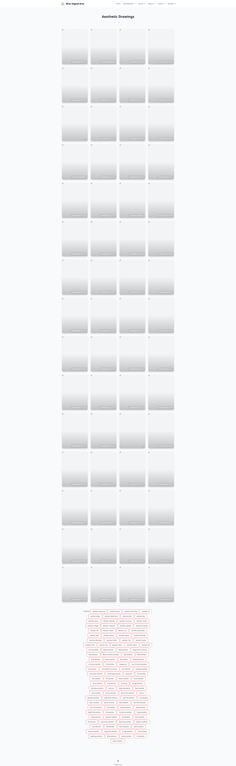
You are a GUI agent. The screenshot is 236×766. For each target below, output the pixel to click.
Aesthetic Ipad (94, 635)
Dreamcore (128, 674)
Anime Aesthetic (93, 650)
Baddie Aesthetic (108, 650)
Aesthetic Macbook (140, 635)
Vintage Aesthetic (127, 731)
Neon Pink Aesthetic (96, 707)
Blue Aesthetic (128, 654)
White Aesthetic (112, 736)
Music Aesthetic (94, 702)
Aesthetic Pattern (112, 640)
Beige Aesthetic (123, 650)
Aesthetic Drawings (142, 626)
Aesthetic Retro (90, 645)
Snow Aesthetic (96, 726)
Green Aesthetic (97, 683)
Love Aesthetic (143, 698)
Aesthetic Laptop (124, 635)
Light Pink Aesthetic (129, 698)
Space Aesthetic (139, 726)
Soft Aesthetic (110, 726)
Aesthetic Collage (92, 626)
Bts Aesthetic (124, 659)
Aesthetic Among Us (98, 611)
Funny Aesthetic (138, 678)
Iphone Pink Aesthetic (127, 693)
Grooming (124, 683)
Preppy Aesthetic (142, 712)
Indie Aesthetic (96, 693)
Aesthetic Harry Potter (138, 630)
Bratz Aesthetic (95, 659)
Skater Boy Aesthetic (125, 722)
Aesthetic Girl (122, 630)
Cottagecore (123, 664)
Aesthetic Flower (108, 630)
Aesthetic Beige (95, 616)
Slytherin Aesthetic (142, 722)
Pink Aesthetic (110, 712)
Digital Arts (118, 765)
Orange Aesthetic (125, 707)
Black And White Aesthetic (111, 654)
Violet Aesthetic (142, 731)
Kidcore (141, 693)
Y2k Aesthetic (141, 736)
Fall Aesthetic (110, 678)
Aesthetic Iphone (109, 635)
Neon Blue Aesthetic (139, 702)
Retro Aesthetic (140, 717)
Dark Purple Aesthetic (114, 674)
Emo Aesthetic (141, 674)
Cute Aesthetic (92, 669)
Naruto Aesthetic (109, 702)
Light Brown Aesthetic (111, 698)
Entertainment (128, 4)
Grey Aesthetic (111, 683)
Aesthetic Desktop (125, 626)
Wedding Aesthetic (96, 736)
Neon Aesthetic (124, 702)
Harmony (111, 688)
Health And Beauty (124, 688)
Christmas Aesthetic (94, 664)
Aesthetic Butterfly (109, 621)
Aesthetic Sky (103, 645)
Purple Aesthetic (96, 717)
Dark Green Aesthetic (96, 674)
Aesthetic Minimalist (95, 640)
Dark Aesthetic (126, 669)
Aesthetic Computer (109, 626)
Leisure (140, 4)
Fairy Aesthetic (96, 678)
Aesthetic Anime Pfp (131, 611)
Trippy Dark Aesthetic (110, 731)
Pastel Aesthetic (140, 707)
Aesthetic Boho (127, 616)
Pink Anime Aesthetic (125, 712)
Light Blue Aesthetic (93, 698)
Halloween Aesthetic (97, 688)
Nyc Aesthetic (111, 707)
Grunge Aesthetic (137, 683)
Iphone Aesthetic (111, 693)
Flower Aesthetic (124, 678)
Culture (160, 4)
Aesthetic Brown (93, 621)
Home (118, 4)
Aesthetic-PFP (146, 645)
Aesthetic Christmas (125, 621)
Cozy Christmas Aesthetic (139, 664)
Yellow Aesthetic (118, 741)
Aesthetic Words (132, 645)
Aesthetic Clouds (142, 621)
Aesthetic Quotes (141, 640)
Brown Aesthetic (110, 659)
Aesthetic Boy (141, 616)
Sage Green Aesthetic (107, 722)
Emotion (171, 4)
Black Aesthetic (93, 654)
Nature (150, 4)
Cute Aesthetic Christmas (109, 669)
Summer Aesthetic (93, 731)
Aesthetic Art (146, 611)
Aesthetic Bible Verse (111, 616)
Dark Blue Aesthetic (142, 669)
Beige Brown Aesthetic (140, 650)
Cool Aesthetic (110, 664)
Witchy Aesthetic (127, 736)
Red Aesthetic (126, 717)
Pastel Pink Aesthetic (94, 712)
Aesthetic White (117, 645)
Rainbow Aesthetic (111, 717)
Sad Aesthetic (92, 722)
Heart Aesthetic (139, 688)
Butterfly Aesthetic (138, 659)
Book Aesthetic (141, 654)
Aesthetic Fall (94, 630)
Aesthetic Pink (126, 640)
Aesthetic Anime (115, 611)
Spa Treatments (124, 726)
